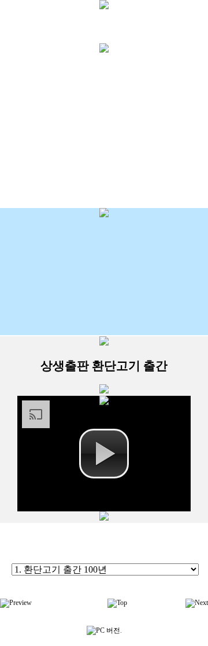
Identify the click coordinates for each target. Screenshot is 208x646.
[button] (104, 453)
